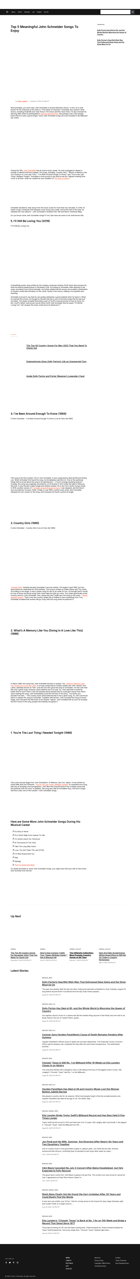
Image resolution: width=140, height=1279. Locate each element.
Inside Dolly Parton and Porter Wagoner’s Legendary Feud (55, 376)
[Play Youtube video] (49, 254)
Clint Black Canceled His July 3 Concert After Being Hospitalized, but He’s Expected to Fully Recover (82, 1169)
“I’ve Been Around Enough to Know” (46, 488)
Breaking (45, 977)
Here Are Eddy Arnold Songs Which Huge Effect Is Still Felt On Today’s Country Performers (112, 956)
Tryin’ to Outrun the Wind (24, 865)
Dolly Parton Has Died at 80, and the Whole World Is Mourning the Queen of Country (111, 32)
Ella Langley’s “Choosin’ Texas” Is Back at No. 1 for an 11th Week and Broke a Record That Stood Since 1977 (84, 1222)
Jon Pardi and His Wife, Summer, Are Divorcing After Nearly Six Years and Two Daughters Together (82, 1143)
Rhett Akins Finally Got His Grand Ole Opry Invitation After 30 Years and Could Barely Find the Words (81, 1195)
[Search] (132, 12)
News (50, 977)
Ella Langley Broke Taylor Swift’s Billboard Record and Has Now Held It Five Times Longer (83, 1116)
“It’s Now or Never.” (62, 178)
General (13, 949)
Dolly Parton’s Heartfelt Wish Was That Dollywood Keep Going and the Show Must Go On (110, 42)
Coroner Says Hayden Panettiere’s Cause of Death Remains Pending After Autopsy (82, 1036)
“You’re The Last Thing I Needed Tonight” (51, 785)
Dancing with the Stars (49, 114)
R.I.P (54, 1004)
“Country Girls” (16, 587)
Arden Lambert (23, 101)
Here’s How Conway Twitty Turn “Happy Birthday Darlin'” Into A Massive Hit (53, 955)
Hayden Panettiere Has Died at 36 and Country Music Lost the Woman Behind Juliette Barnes (80, 1090)
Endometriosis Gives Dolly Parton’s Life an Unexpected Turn (56, 361)
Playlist (78, 949)
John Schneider (29, 170)
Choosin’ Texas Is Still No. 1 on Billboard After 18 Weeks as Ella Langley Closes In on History (81, 1064)
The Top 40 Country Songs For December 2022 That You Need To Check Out (24, 955)
